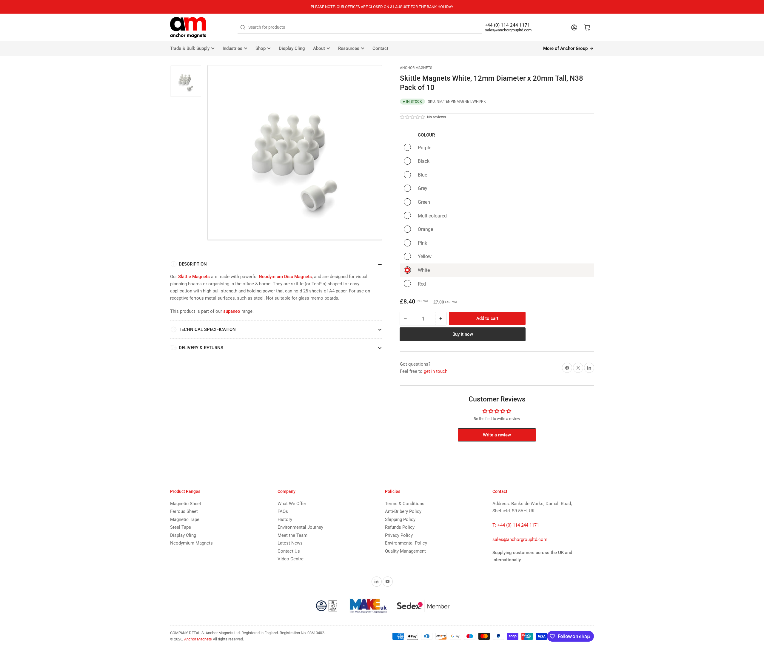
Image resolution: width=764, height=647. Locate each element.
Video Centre (291, 559)
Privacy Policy (399, 535)
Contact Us (289, 551)
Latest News (290, 543)
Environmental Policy (406, 543)
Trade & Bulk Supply (190, 48)
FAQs (283, 511)
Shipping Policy (400, 519)
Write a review (497, 435)
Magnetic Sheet (185, 503)
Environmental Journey (300, 527)
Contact (380, 48)
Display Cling (292, 48)
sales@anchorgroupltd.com (508, 30)
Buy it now (462, 334)
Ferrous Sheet (184, 511)
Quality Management (405, 551)
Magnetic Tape (184, 519)
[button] (413, 117)
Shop (260, 48)
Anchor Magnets (416, 68)
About (319, 48)
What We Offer (292, 503)
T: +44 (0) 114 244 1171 (515, 525)
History (285, 519)
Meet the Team (292, 535)
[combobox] (360, 27)
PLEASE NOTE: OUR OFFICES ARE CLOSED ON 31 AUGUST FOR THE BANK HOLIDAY (382, 6)
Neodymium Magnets (191, 543)
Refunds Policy (400, 527)
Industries (232, 48)
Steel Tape (180, 527)
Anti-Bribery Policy (403, 511)
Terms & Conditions (404, 503)
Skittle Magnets (194, 276)
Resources (348, 48)
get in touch (435, 371)
